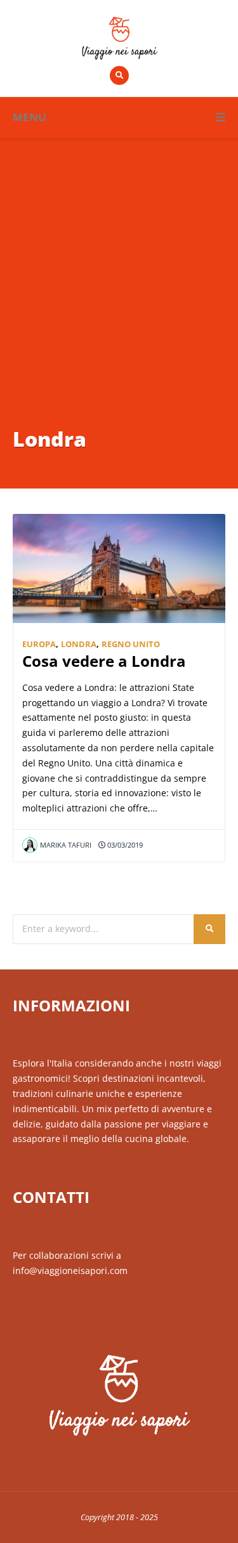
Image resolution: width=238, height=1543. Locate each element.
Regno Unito (131, 644)
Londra (78, 644)
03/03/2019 (124, 845)
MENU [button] (29, 117)
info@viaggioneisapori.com (70, 1270)
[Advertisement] (119, 299)
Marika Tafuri (65, 845)
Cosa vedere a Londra (104, 661)
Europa (39, 644)
